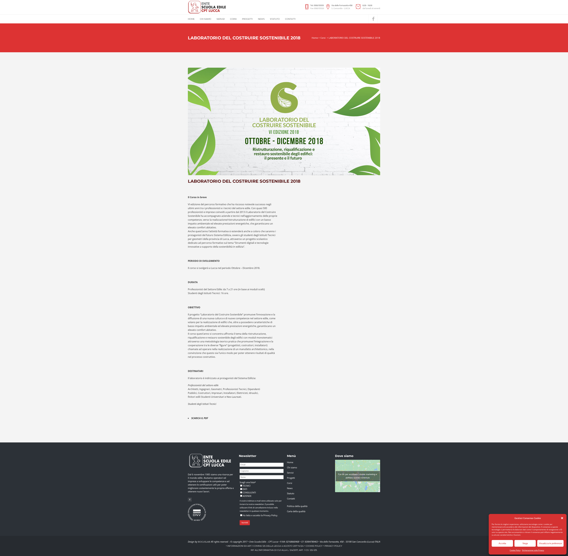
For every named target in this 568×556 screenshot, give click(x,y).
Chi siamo (292, 467)
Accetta (502, 543)
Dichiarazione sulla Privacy (533, 550)
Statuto (290, 493)
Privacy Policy (333, 546)
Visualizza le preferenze (550, 543)
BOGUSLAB (204, 541)
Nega (525, 543)
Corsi (323, 37)
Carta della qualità (296, 511)
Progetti (291, 477)
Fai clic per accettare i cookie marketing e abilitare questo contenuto (357, 476)
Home (315, 37)
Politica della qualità (297, 506)
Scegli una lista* (248, 482)
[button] (562, 518)
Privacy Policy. (270, 515)
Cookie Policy (515, 550)
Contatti (291, 498)
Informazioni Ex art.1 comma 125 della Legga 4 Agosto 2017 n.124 (265, 546)
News (290, 488)
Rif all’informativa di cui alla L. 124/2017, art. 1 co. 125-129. (284, 550)
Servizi (290, 472)
